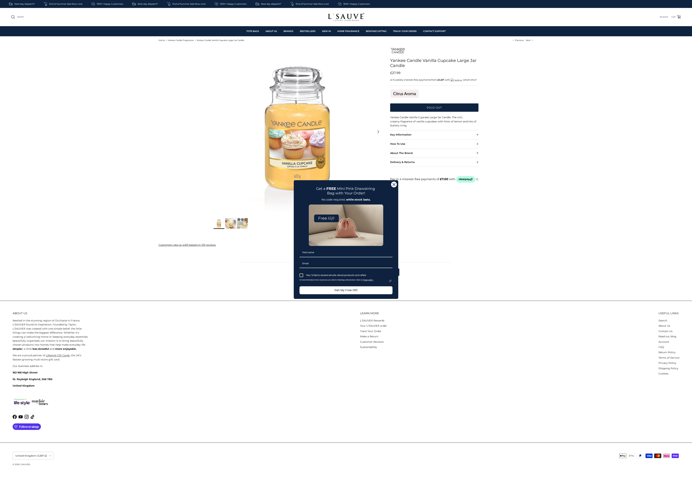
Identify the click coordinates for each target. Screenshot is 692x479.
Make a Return (369, 336)
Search (662, 320)
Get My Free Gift (346, 290)
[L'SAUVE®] (346, 17)
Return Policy (667, 352)
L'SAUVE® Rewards (372, 320)
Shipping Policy (668, 368)
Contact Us (665, 331)
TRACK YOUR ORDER (405, 31)
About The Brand (401, 153)
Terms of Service (668, 357)
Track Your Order (370, 331)
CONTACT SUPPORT (434, 31)
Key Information (400, 134)
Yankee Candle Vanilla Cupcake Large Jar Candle (220, 40)
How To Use (397, 143)
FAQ (661, 347)
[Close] (394, 184)
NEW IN (326, 31)
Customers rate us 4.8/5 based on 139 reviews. (187, 245)
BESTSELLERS (308, 31)
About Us (664, 325)
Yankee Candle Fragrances (181, 40)
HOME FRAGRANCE (348, 31)
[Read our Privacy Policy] (390, 281)
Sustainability (368, 347)
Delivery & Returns (402, 162)
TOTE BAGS (252, 31)
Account (663, 341)
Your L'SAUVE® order (373, 325)
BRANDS (288, 31)
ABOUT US (271, 31)
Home (162, 40)
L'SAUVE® (25, 464)
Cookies (663, 373)
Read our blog (667, 336)
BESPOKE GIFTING (376, 31)
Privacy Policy (667, 363)
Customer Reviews (372, 341)
